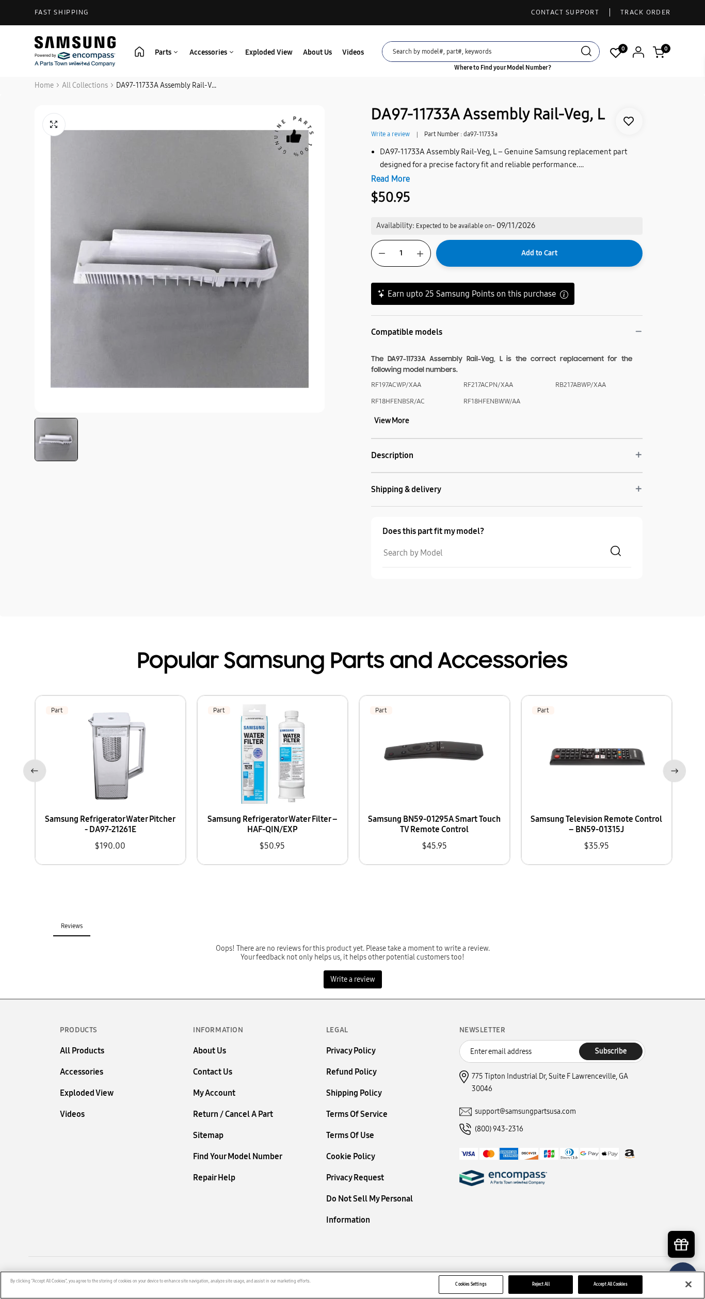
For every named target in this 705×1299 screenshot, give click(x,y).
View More (391, 420)
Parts (164, 52)
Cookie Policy (350, 1156)
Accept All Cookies (610, 1284)
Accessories (209, 52)
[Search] (586, 52)
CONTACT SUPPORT (565, 12)
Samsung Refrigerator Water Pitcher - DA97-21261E (110, 824)
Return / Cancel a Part (233, 1114)
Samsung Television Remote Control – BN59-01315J (596, 824)
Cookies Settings (470, 1284)
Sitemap (208, 1135)
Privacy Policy (351, 1051)
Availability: (395, 225)
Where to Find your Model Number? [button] (502, 67)
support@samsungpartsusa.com (525, 1111)
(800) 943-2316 (499, 1129)
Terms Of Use (350, 1135)
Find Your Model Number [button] (237, 1156)
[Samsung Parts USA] (75, 50)
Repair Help (214, 1177)
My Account (214, 1093)
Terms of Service (357, 1114)
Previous (32, 768)
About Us (317, 52)
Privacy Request (355, 1177)
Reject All (541, 1284)
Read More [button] (390, 179)
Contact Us (212, 1072)
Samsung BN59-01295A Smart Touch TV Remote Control (434, 824)
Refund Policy (351, 1072)
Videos (353, 52)
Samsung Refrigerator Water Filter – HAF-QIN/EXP (272, 824)
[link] (629, 121)
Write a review (390, 134)
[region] (352, 1285)
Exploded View (269, 52)
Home (44, 85)
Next (672, 768)
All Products (82, 1051)
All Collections (85, 85)
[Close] (688, 1284)
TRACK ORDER (645, 12)
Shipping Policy (354, 1093)
